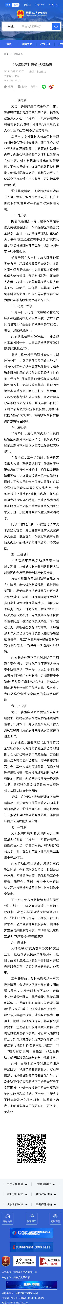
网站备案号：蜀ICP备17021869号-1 (20, 1293)
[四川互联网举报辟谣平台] (31, 1285)
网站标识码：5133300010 (15, 1302)
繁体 (16, 5)
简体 (8, 5)
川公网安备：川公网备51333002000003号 (23, 1298)
